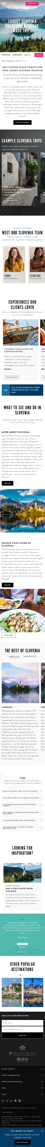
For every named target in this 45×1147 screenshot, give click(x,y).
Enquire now (22, 1142)
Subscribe (22, 1036)
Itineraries (17, 55)
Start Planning (22, 122)
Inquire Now (32, 4)
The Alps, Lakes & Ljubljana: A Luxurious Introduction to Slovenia (18, 191)
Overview (6, 55)
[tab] (18, 951)
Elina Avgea (22, 937)
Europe (18, 61)
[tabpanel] (19, 712)
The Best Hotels (29, 656)
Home (3, 61)
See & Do (28, 55)
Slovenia (16, 886)
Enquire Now (12, 377)
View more (8, 635)
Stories (9, 886)
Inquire (39, 55)
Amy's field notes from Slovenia (19, 889)
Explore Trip (12, 201)
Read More (7, 369)
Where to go (14, 656)
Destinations (10, 61)
